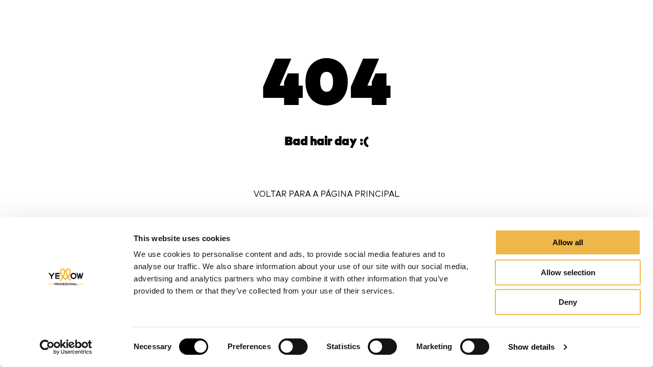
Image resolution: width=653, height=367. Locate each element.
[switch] (293, 346)
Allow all (567, 242)
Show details (531, 347)
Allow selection (568, 272)
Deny (568, 302)
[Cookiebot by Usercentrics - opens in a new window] (66, 347)
